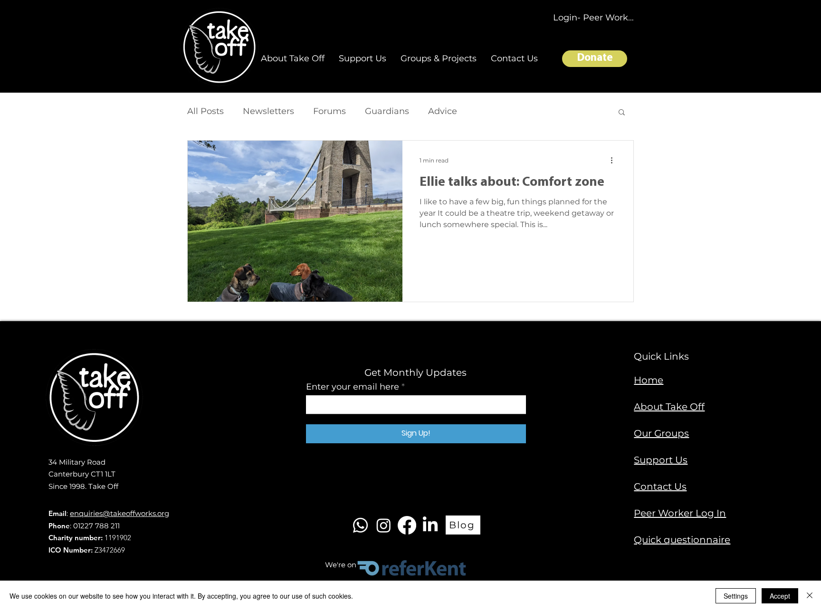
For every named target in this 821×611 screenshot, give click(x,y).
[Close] (809, 595)
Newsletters (268, 111)
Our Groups (661, 433)
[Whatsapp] (360, 525)
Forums (329, 111)
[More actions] (615, 160)
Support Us (660, 460)
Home (648, 380)
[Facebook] (407, 525)
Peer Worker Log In (680, 513)
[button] (293, 59)
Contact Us (660, 486)
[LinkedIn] (430, 525)
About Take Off (669, 406)
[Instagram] (383, 525)
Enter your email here (352, 386)
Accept (780, 596)
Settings (736, 596)
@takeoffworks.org (136, 513)
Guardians (387, 111)
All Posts (205, 111)
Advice (442, 111)
